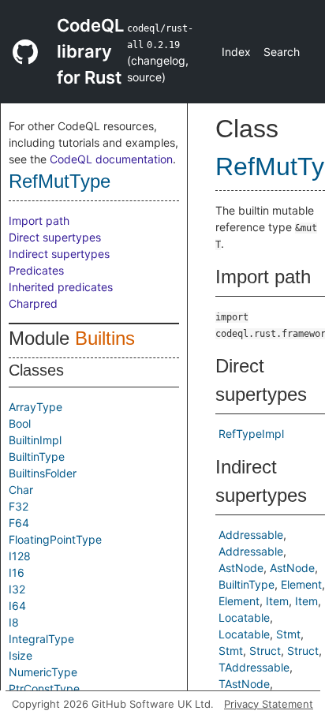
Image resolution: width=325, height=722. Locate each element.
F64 (19, 522)
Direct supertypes (55, 237)
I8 (14, 622)
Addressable (251, 534)
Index (236, 51)
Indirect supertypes (59, 253)
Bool (20, 423)
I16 (16, 572)
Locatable (244, 617)
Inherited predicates (61, 287)
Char (21, 489)
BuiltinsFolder (43, 473)
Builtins (105, 338)
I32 (17, 589)
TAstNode (244, 683)
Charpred (33, 303)
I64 (17, 605)
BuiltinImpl (35, 440)
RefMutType (59, 181)
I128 (20, 556)
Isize (20, 655)
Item (277, 601)
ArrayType (35, 406)
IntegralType (41, 638)
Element (301, 584)
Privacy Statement (268, 704)
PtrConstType (44, 688)
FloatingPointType (55, 539)
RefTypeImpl (251, 433)
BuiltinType (37, 456)
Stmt (288, 634)
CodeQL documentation (111, 159)
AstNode (241, 567)
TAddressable (254, 667)
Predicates (36, 270)
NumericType (43, 672)
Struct (265, 650)
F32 (18, 506)
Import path (39, 220)
